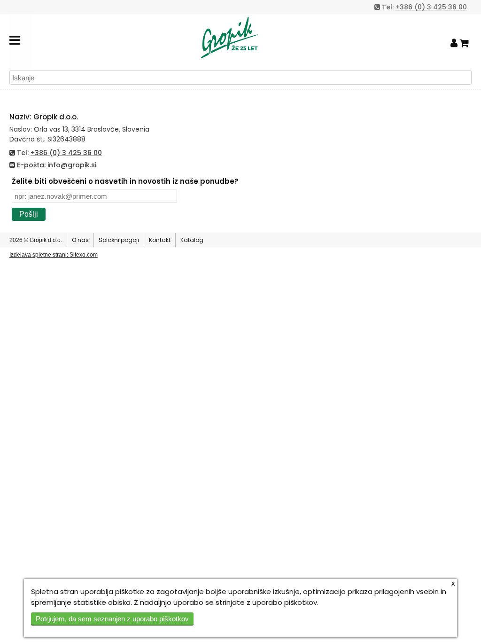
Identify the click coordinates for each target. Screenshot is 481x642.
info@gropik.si (71, 165)
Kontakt (160, 240)
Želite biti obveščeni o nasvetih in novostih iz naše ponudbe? (125, 181)
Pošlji (28, 214)
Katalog (191, 240)
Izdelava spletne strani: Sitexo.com (53, 254)
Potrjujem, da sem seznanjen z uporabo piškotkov (112, 619)
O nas (80, 240)
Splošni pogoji (119, 240)
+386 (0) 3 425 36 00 (431, 7)
